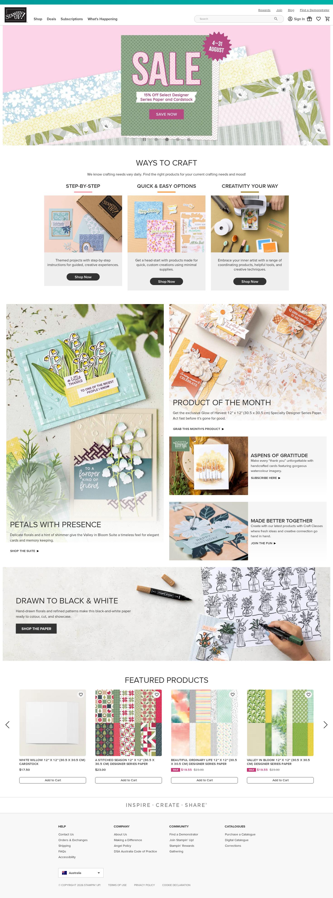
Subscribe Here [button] (264, 476)
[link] (318, 19)
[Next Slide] (325, 730)
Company (122, 826)
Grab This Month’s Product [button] (196, 427)
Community (179, 826)
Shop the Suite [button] (22, 549)
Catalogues (235, 826)
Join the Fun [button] (261, 542)
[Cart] (327, 19)
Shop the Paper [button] (36, 627)
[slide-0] (156, 138)
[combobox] (239, 19)
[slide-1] (167, 138)
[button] (309, 19)
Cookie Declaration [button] (176, 884)
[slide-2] (177, 138)
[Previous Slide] (7, 730)
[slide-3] (188, 138)
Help (62, 826)
